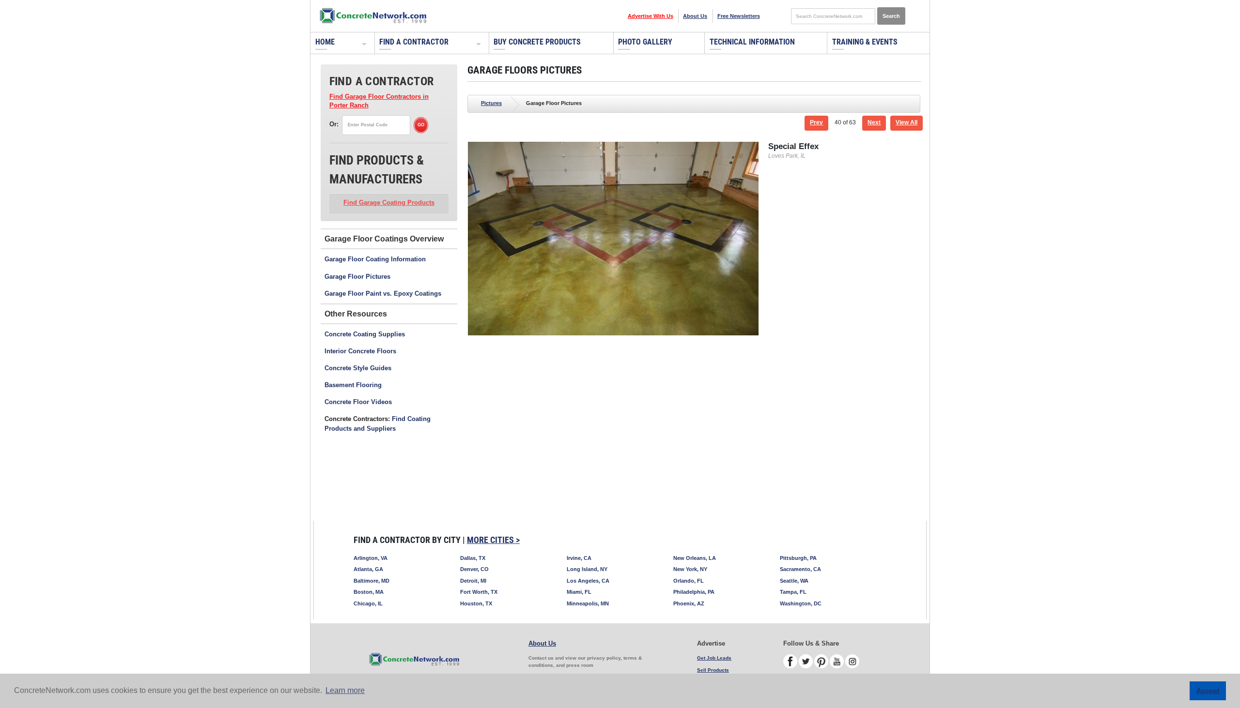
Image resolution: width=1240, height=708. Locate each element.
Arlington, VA (371, 558)
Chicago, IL (368, 603)
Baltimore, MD (371, 581)
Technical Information (752, 41)
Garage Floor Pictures (357, 276)
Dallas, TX (472, 558)
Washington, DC (801, 603)
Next (874, 122)
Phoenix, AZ (688, 603)
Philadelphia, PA (693, 592)
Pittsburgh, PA (798, 558)
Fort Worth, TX (478, 592)
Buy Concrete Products (537, 41)
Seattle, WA (794, 581)
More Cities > (493, 540)
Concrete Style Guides (358, 368)
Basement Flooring (353, 385)
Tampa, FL (793, 592)
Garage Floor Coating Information (375, 259)
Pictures (491, 103)
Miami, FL (579, 592)
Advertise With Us (650, 16)
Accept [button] (1208, 690)
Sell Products (713, 670)
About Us (695, 16)
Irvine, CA (579, 558)
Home (325, 41)
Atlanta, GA (368, 569)
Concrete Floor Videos (358, 402)
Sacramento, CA (800, 569)
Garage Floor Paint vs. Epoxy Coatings (383, 293)
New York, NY (690, 569)
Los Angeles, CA (588, 581)
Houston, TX (476, 603)
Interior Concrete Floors (360, 351)
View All (906, 122)
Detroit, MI (473, 581)
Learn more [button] (345, 690)
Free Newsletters (738, 16)
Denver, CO (474, 569)
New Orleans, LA (694, 558)
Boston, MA (369, 592)
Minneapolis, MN (588, 603)
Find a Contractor (414, 41)
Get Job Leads (714, 658)
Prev (816, 122)
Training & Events (865, 41)
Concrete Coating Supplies (365, 334)
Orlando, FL (688, 581)
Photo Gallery (645, 41)
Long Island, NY (587, 569)
